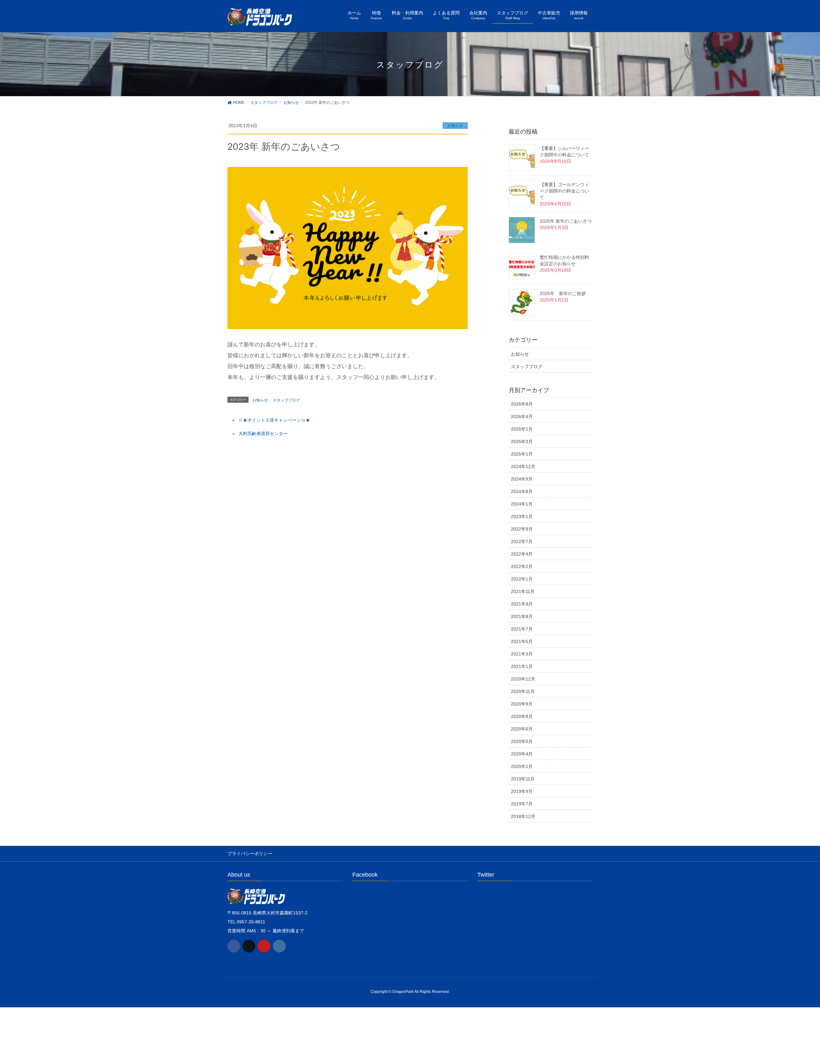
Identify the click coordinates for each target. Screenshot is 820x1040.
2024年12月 (523, 466)
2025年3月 (522, 441)
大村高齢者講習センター (263, 433)
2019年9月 (522, 791)
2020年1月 (522, 766)
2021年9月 (522, 604)
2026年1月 (522, 429)
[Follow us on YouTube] (264, 946)
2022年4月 (522, 554)
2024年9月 (522, 479)
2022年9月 (522, 529)
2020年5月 (522, 741)
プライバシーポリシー (249, 853)
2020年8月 (522, 716)
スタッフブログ (286, 400)
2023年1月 (522, 516)
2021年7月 (522, 628)
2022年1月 (522, 579)
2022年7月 (522, 541)
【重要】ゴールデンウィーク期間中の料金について (564, 191)
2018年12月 (523, 816)
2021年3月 (522, 653)
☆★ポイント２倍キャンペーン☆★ (274, 420)
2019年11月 (523, 778)
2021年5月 (522, 641)
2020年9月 (522, 703)
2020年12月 (523, 678)
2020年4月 (522, 753)
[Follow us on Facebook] (233, 946)
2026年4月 (522, 416)
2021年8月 (522, 616)
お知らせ (455, 125)
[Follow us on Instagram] (279, 946)
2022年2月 (522, 566)
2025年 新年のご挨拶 (563, 293)
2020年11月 (523, 691)
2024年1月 (522, 504)
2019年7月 (522, 803)
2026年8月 (522, 404)
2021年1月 (522, 666)
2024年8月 (522, 491)
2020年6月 (522, 728)
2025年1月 (522, 454)
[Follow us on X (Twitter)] (248, 946)
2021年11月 (523, 591)
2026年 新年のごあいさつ (566, 221)
